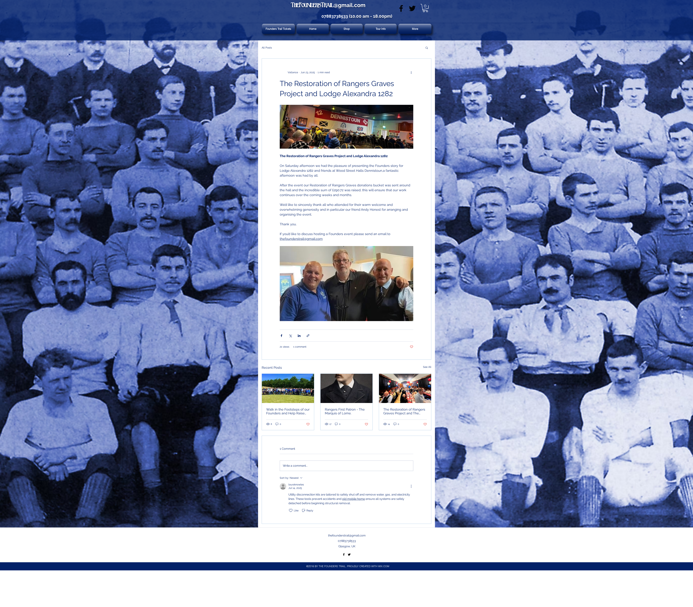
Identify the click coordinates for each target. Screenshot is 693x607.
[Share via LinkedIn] (299, 335)
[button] (425, 8)
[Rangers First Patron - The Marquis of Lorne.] (347, 388)
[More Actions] (411, 486)
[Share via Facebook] (281, 335)
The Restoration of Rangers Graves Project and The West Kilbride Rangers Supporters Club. (404, 411)
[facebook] (401, 8)
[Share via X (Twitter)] (290, 335)
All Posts (267, 47)
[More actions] (411, 72)
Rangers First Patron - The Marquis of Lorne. (345, 411)
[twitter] (412, 8)
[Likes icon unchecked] (290, 510)
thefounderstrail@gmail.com (347, 535)
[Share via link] (308, 335)
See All (427, 366)
